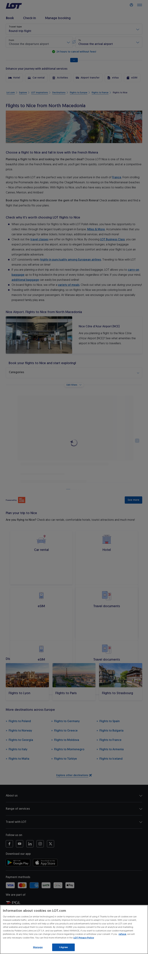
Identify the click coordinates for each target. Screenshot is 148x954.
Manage (38, 947)
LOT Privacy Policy (83, 937)
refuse (122, 934)
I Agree (63, 947)
